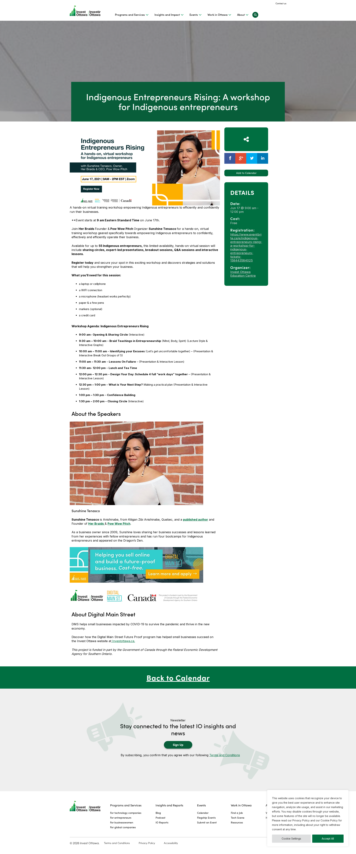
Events (193, 14)
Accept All (328, 838)
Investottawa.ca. (123, 641)
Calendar (202, 813)
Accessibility (171, 843)
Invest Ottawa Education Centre (243, 273)
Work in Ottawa (217, 14)
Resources (237, 822)
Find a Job (237, 813)
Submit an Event (207, 822)
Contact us (281, 3)
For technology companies (125, 813)
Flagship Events (206, 817)
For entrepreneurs (120, 817)
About (241, 14)
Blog (158, 813)
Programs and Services (130, 14)
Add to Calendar (246, 173)
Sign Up (178, 745)
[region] (308, 818)
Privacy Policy (147, 843)
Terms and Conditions (224, 755)
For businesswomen (121, 822)
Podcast (160, 817)
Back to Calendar (178, 677)
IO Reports (162, 822)
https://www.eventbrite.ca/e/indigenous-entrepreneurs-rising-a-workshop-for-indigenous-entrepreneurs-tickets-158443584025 (246, 247)
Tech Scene (237, 817)
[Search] (255, 14)
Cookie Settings (291, 838)
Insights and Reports (169, 805)
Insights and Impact (167, 14)
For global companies (123, 827)
